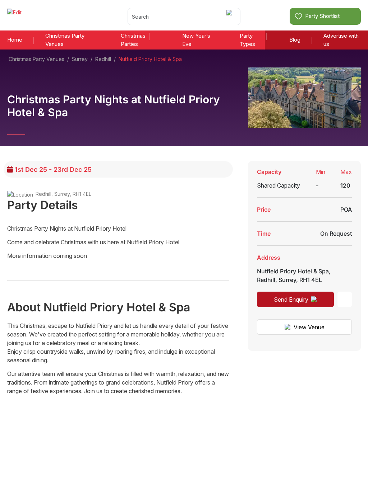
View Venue (309, 327)
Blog (294, 39)
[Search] (230, 16)
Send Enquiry (291, 299)
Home (14, 39)
